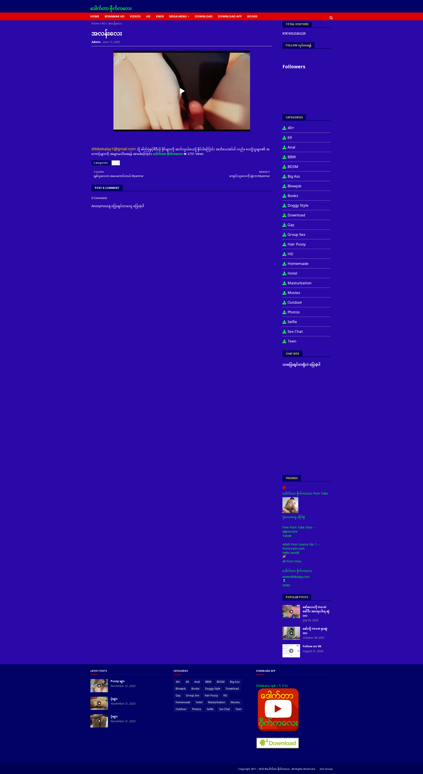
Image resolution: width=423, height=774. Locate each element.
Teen (292, 341)
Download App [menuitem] (230, 16)
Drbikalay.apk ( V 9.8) (272, 685)
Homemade (298, 263)
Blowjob (294, 185)
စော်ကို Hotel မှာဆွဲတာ (315, 631)
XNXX (286, 585)
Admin (96, 42)
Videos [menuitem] (135, 16)
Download (296, 215)
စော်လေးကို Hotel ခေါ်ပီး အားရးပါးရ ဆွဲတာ (316, 611)
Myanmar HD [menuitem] (114, 16)
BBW (292, 156)
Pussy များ (118, 681)
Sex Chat (295, 331)
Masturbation (300, 282)
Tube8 (286, 536)
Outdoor (295, 302)
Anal (291, 147)
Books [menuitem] (252, 16)
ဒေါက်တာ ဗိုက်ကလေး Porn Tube (305, 493)
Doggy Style (298, 205)
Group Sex (296, 234)
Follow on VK (312, 646)
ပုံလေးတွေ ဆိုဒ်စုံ (293, 517)
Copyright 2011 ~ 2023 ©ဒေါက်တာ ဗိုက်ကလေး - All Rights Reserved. (276, 768)
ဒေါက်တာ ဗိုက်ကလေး (111, 8)
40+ (291, 127)
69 (290, 137)
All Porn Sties (291, 561)
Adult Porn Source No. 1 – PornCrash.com (301, 546)
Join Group (326, 768)
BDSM (293, 166)
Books (293, 195)
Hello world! (290, 553)
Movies (294, 292)
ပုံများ (114, 699)
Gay (291, 224)
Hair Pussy (297, 244)
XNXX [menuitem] (160, 16)
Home (95, 23)
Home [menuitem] (94, 16)
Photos (294, 311)
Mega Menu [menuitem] (178, 16)
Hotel (292, 273)
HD (103, 23)
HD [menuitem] (148, 16)
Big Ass (294, 176)
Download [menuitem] (204, 16)
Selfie (292, 321)
